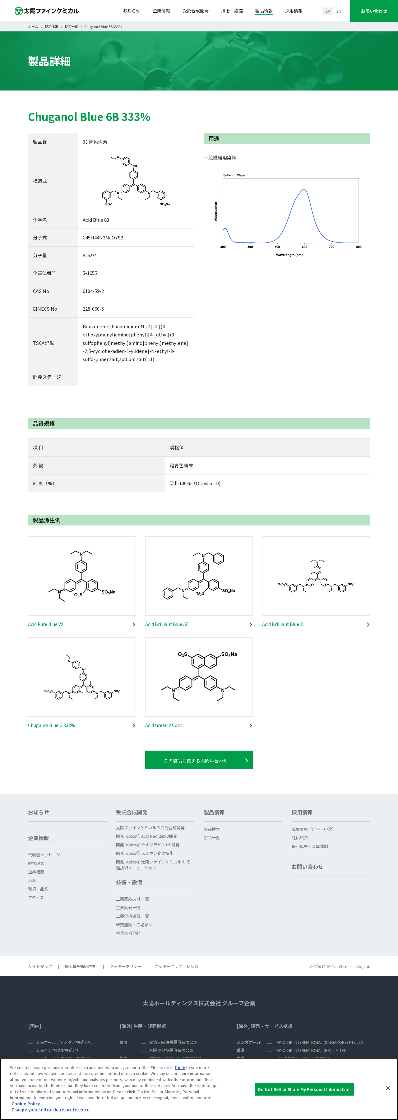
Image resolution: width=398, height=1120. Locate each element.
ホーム (33, 26)
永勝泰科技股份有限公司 (171, 1050)
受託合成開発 (196, 10)
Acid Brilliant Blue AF (166, 624)
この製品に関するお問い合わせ (196, 760)
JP (328, 11)
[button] (67, 840)
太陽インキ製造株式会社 (58, 1050)
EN (338, 11)
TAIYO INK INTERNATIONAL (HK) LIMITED (311, 1050)
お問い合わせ (374, 11)
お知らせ (131, 10)
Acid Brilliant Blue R (282, 624)
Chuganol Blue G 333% (51, 725)
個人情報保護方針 (81, 966)
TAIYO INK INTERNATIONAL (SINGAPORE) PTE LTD (319, 1042)
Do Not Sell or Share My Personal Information (304, 1089)
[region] (199, 1089)
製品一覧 (71, 26)
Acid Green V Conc (164, 725)
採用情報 (294, 10)
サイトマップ (40, 966)
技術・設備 (232, 10)
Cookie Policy (26, 1104)
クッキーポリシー (125, 966)
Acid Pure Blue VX (45, 624)
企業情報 (161, 10)
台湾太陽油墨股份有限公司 (173, 1042)
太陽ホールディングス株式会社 (64, 1042)
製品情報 (264, 10)
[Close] (388, 1088)
